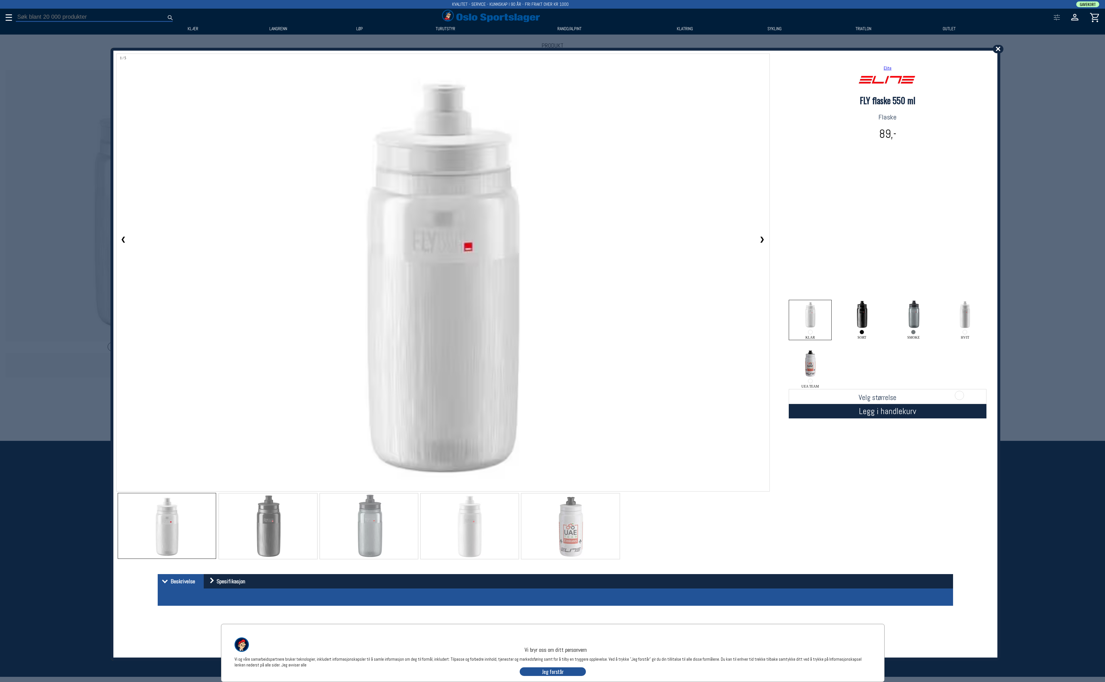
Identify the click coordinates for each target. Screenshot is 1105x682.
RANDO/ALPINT (569, 29)
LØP (359, 29)
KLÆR (193, 29)
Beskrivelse (181, 581)
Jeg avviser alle (293, 664)
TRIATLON (863, 29)
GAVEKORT (1088, 4)
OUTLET (949, 29)
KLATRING (685, 29)
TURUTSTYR (445, 29)
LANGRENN (278, 29)
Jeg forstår (553, 671)
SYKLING (774, 29)
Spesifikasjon (229, 581)
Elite (887, 68)
